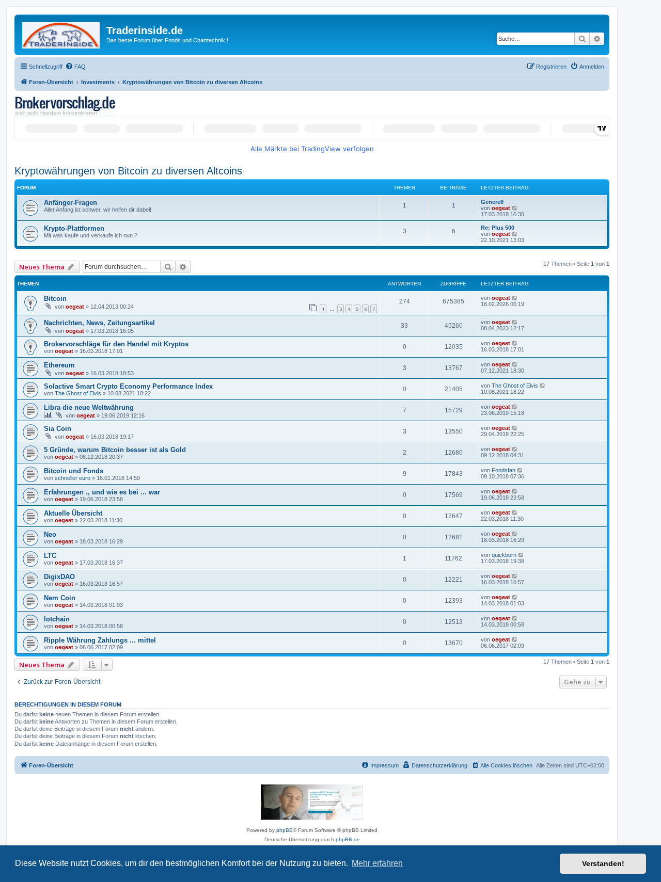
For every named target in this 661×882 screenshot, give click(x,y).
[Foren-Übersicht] (61, 33)
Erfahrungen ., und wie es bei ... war (102, 492)
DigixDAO (59, 577)
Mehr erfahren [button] (377, 863)
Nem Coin (59, 598)
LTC (50, 555)
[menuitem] (75, 66)
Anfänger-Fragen (70, 202)
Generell (492, 202)
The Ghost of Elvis (78, 393)
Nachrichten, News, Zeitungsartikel (99, 323)
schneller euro (72, 478)
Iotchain (57, 619)
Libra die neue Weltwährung (89, 407)
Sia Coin (57, 428)
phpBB (284, 830)
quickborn (504, 555)
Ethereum (59, 365)
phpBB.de (348, 839)
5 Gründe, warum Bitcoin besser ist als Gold (115, 450)
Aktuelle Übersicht (73, 513)
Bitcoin (55, 298)
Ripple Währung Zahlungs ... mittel (100, 640)
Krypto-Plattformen (74, 228)
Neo (50, 534)
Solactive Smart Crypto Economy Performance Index (128, 386)
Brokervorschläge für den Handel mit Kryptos (116, 344)
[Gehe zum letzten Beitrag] (515, 298)
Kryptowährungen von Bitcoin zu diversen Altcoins (128, 171)
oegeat (501, 208)
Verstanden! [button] (603, 863)
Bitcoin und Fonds (73, 471)
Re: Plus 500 (497, 227)
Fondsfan (503, 470)
